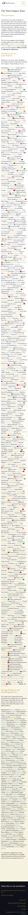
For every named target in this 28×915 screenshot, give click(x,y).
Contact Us (22, 900)
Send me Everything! (7, 895)
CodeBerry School (13, 44)
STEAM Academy (15, 46)
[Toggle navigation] (23, 3)
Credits (24, 909)
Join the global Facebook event (17, 903)
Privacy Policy (22, 906)
